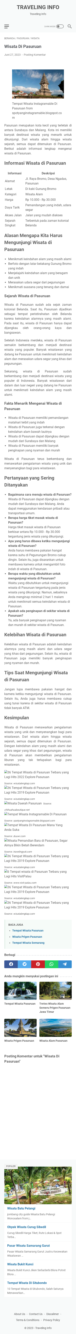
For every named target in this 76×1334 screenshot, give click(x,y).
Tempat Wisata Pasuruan (27, 930)
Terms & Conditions (27, 1320)
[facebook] (11, 964)
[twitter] (24, 964)
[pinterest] (38, 964)
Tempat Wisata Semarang (28, 942)
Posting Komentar (35, 54)
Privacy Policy (51, 1320)
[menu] (9, 26)
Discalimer (52, 1314)
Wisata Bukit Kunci (20, 1264)
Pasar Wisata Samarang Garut (28, 1245)
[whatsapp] (51, 964)
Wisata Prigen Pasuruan (27, 936)
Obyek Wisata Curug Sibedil (26, 1227)
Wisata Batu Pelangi (21, 1208)
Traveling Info (38, 7)
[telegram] (65, 964)
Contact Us (35, 1314)
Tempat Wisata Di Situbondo (27, 1283)
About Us (19, 1314)
